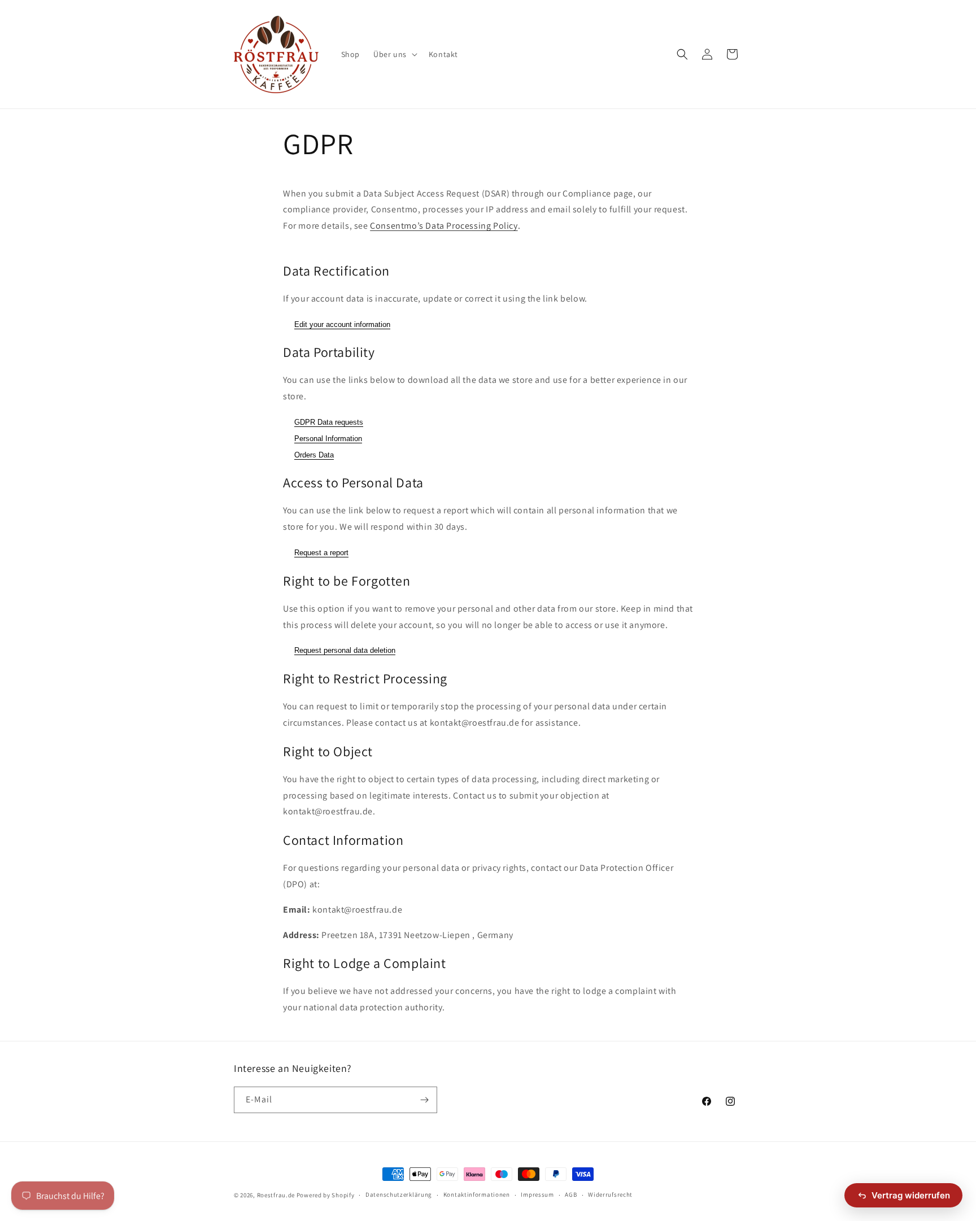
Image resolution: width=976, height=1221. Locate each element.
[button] (394, 54)
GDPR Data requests (328, 422)
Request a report (321, 552)
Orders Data (314, 455)
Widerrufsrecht (610, 1194)
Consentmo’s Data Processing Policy (443, 226)
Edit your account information (342, 324)
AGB (571, 1194)
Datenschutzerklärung (398, 1194)
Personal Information (328, 438)
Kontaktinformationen (476, 1194)
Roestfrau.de (276, 1195)
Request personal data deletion (344, 650)
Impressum (537, 1194)
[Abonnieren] (424, 1100)
